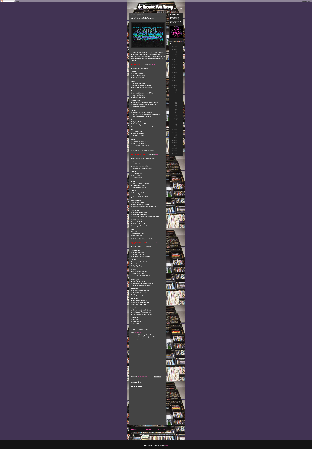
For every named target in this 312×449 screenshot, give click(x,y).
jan (174, 85)
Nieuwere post (135, 429)
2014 (173, 150)
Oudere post (161, 429)
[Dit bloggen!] (156, 376)
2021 (173, 132)
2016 (173, 145)
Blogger (166, 445)
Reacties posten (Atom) (151, 434)
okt (175, 62)
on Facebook (138, 333)
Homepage (148, 429)
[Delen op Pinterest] (160, 376)
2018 (173, 140)
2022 (173, 129)
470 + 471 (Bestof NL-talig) (175, 102)
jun (174, 72)
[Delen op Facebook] (159, 376)
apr (175, 77)
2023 (173, 54)
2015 (173, 148)
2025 (173, 49)
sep (175, 64)
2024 (173, 52)
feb (175, 83)
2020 (173, 135)
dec (175, 56)
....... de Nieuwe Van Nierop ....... (155, 7)
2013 (173, 153)
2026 (173, 46)
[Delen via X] (157, 376)
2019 (173, 137)
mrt (175, 80)
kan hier (153, 64)
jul (174, 70)
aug (175, 67)
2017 (173, 142)
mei (175, 75)
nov (175, 59)
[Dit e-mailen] (154, 376)
